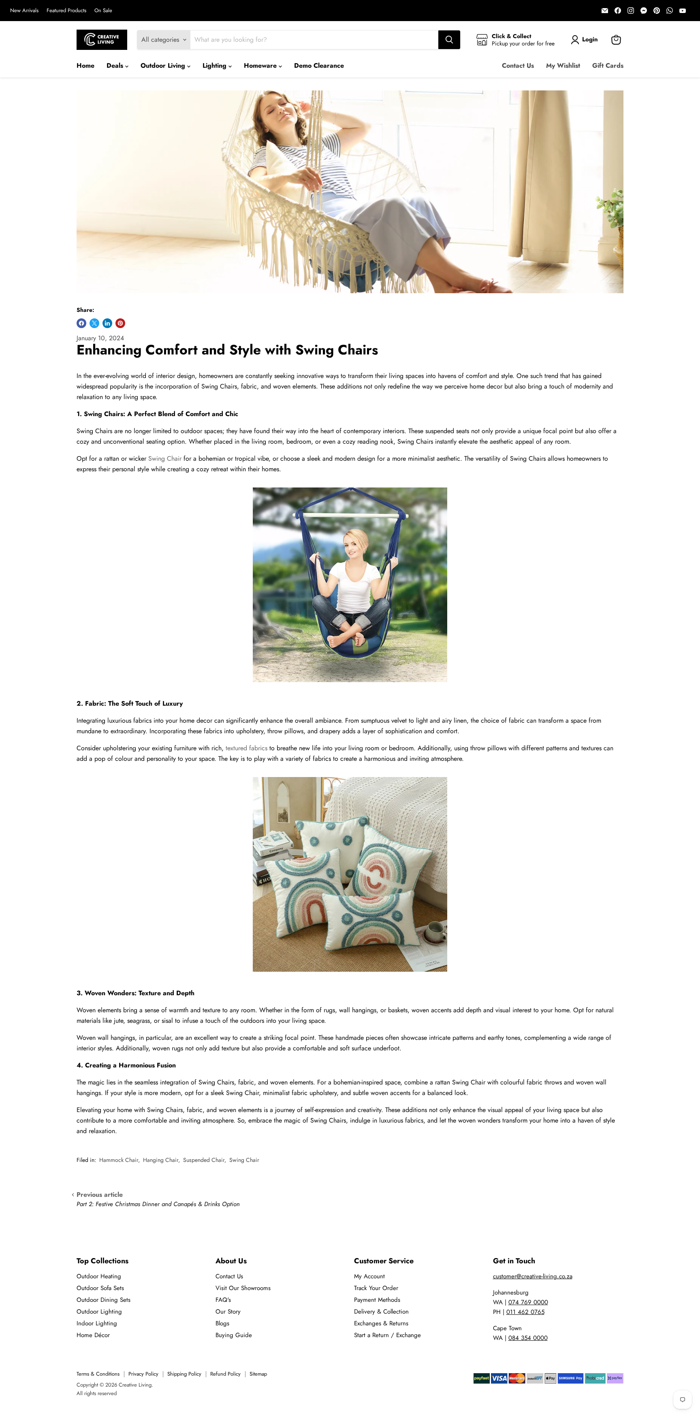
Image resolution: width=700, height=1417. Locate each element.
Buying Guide (234, 1335)
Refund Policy (225, 1374)
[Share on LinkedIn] (107, 323)
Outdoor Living (164, 65)
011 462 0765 (525, 1312)
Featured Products (66, 11)
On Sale (103, 11)
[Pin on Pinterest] (120, 323)
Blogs (222, 1323)
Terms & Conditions (98, 1374)
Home (85, 65)
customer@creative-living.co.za (532, 1276)
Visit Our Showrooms (243, 1288)
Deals (116, 65)
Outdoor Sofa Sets (100, 1288)
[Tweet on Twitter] (94, 323)
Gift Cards (607, 65)
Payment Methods (377, 1299)
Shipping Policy (184, 1374)
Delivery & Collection (381, 1311)
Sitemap (258, 1374)
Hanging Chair (160, 1160)
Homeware (261, 65)
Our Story (228, 1311)
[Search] (449, 39)
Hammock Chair (118, 1160)
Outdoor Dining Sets (103, 1299)
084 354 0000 (528, 1337)
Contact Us (518, 65)
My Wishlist (563, 65)
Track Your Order (376, 1288)
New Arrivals (24, 11)
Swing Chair (164, 458)
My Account (369, 1276)
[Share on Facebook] (81, 323)
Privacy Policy (143, 1374)
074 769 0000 (528, 1302)
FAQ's (223, 1299)
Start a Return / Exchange (387, 1335)
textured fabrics (246, 748)
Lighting (215, 65)
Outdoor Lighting (99, 1311)
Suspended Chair (203, 1160)
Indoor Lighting (97, 1323)
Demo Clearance (319, 65)
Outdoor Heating (99, 1276)
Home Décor (93, 1335)
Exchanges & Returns (381, 1323)
